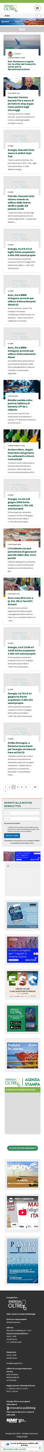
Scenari (17, 54)
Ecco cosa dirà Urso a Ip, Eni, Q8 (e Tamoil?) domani (20, 601)
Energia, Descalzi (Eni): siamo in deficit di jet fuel (21, 153)
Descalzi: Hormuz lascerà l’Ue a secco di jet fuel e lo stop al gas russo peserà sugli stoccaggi (21, 103)
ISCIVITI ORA (12, 836)
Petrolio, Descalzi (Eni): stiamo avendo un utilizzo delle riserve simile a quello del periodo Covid (21, 202)
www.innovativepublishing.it (17, 1333)
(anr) (11, 146)
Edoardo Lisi (15, 93)
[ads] (22, 861)
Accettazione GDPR (12, 823)
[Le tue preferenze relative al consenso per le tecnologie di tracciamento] (40, 1448)
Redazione (14, 396)
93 (36, 787)
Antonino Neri (15, 544)
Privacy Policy (22, 1436)
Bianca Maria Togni (17, 58)
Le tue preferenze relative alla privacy (24, 1444)
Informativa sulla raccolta (14, 1449)
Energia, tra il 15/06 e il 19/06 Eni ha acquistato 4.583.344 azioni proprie (21, 650)
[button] (37, 8)
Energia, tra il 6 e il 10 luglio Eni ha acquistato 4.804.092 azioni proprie (21, 252)
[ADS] (22, 25)
